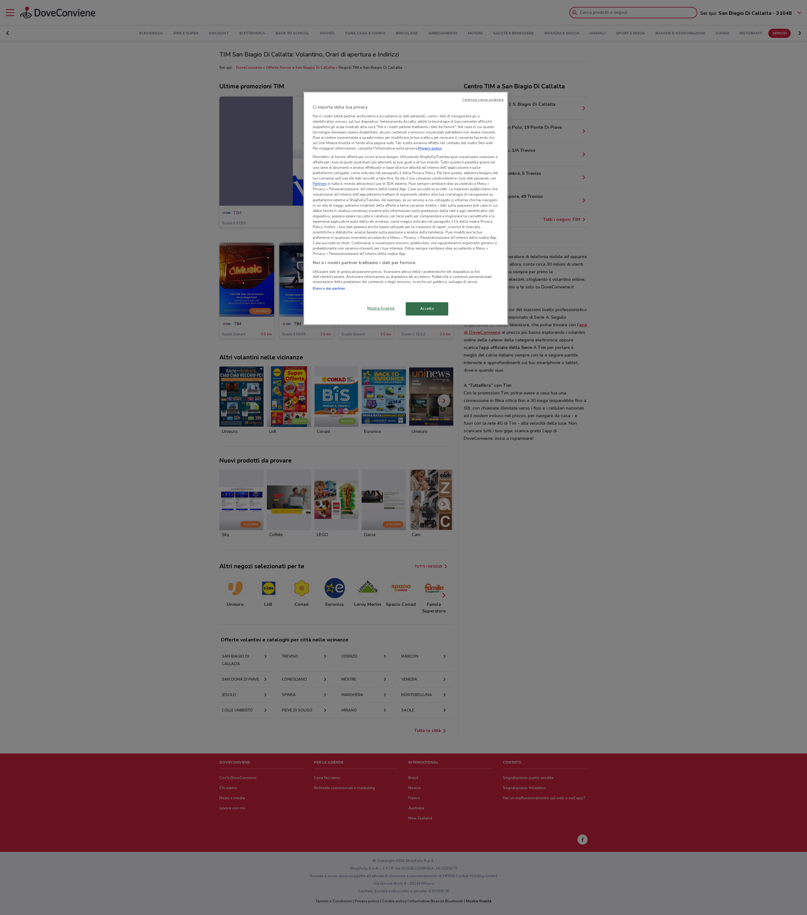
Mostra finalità (381, 308)
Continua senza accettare (482, 99)
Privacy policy (430, 148)
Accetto (427, 308)
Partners (320, 183)
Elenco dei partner (329, 288)
